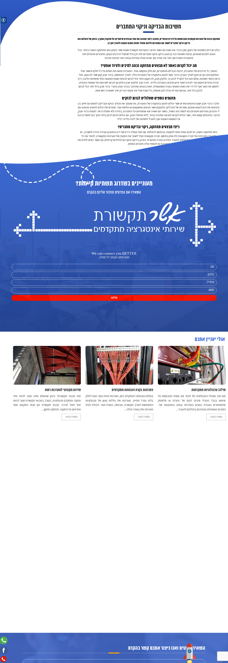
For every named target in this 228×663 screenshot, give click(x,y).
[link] (23, 17)
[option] (192, 383)
